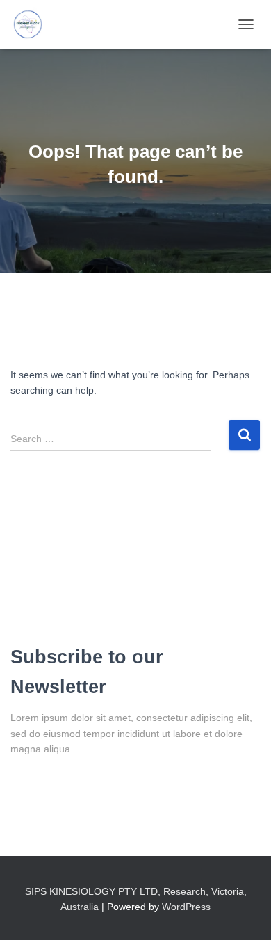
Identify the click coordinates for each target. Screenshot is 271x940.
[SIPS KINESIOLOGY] (33, 24)
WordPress (186, 906)
